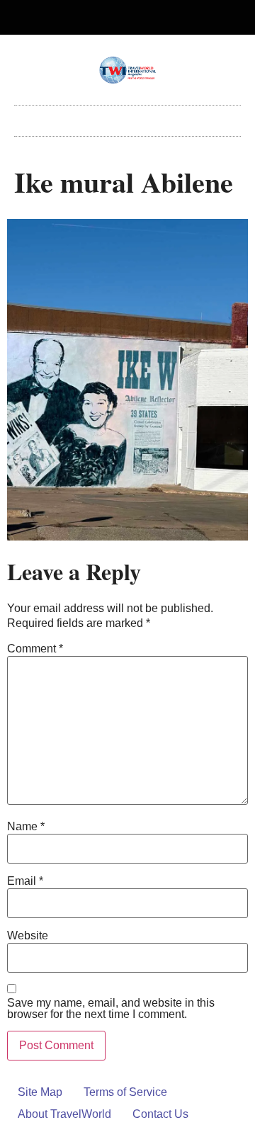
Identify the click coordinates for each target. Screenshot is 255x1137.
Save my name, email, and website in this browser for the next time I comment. (111, 1008)
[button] (127, 117)
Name (26, 826)
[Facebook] (116, 18)
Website (27, 935)
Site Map (40, 1092)
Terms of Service (125, 1092)
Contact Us (160, 1114)
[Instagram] (139, 18)
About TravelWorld (64, 1114)
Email (25, 881)
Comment (35, 649)
